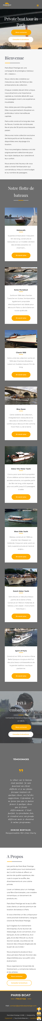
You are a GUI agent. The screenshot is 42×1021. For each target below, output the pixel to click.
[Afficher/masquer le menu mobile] (38, 5)
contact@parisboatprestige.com (23, 1006)
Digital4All (8, 1018)
